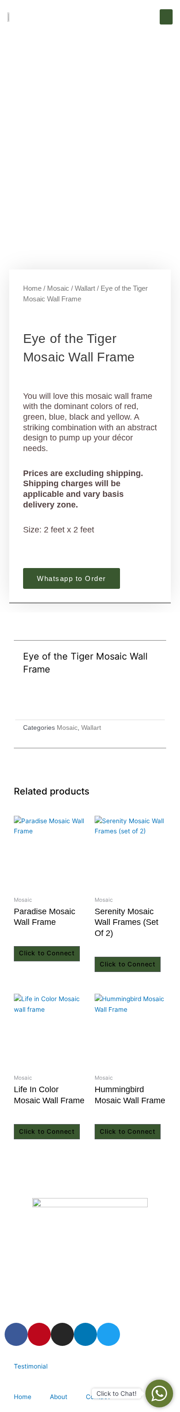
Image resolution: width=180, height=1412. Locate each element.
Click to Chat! (116, 1393)
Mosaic (58, 288)
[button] (166, 16)
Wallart (85, 288)
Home (32, 288)
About (58, 1396)
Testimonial (31, 1366)
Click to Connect (47, 953)
